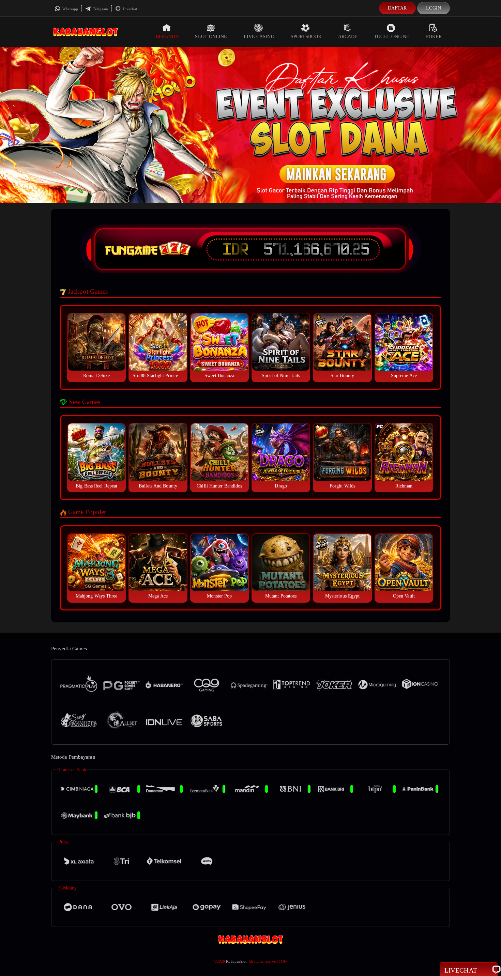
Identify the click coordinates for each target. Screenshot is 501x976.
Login (433, 8)
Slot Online (211, 36)
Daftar (397, 8)
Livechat (129, 9)
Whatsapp (69, 9)
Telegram (100, 9)
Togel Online (391, 36)
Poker (434, 36)
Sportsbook (306, 36)
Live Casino (259, 36)
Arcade (348, 36)
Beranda (167, 36)
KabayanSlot (236, 961)
